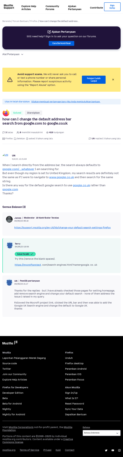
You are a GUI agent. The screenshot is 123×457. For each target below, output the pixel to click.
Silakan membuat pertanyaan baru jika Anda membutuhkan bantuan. (65, 101)
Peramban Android (76, 368)
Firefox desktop (74, 363)
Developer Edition (12, 392)
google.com (10, 189)
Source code (9, 363)
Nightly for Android (13, 414)
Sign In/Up (112, 6)
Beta (5, 398)
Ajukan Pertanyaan (74, 8)
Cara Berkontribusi (61, 43)
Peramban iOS (73, 374)
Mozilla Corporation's (21, 427)
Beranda (6, 21)
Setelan (21, 138)
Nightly (6, 409)
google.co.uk (81, 185)
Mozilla (9, 343)
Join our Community (14, 374)
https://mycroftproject (28, 264)
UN (13, 155)
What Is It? (71, 398)
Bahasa (86, 427)
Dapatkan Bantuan (76, 414)
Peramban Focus (74, 379)
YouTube (113, 450)
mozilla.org (8, 450)
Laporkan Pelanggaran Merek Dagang (24, 358)
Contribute (96, 7)
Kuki (58, 450)
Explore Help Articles (28, 8)
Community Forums (52, 8)
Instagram (119, 450)
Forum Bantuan (20, 21)
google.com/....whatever (18, 169)
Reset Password (74, 403)
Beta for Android (12, 403)
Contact (69, 450)
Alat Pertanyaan (11, 54)
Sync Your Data (74, 409)
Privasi (47, 450)
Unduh (69, 358)
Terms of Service (29, 450)
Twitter (6, 368)
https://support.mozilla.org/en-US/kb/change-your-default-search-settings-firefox (62, 227)
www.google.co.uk (61, 177)
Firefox (34, 21)
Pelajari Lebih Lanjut (93, 79)
